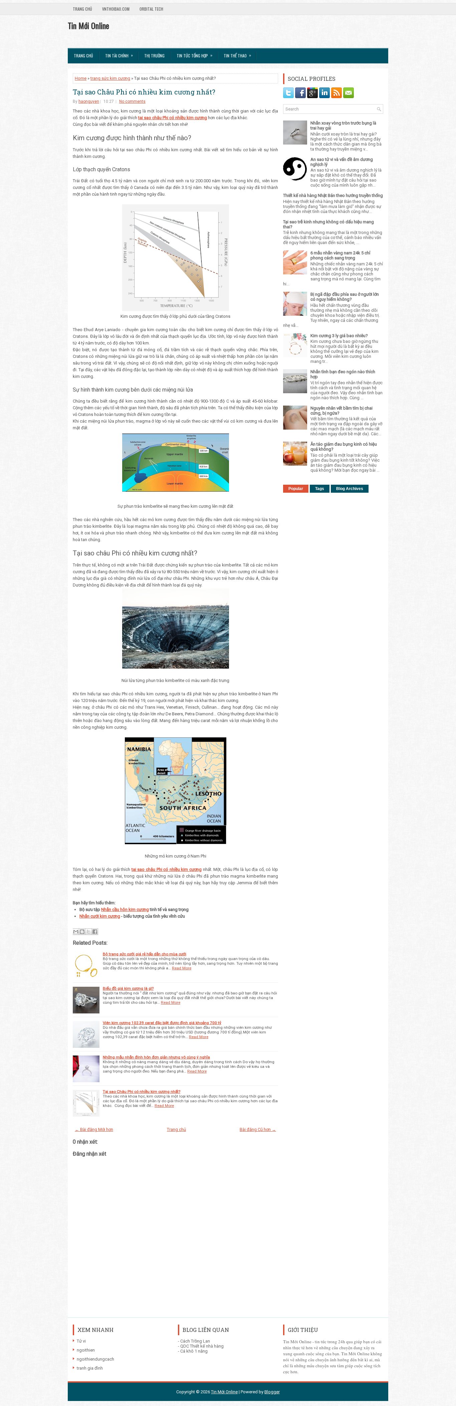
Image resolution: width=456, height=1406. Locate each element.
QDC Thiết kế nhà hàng (202, 1346)
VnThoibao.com (116, 9)
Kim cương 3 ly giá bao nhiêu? (339, 335)
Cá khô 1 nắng (194, 1351)
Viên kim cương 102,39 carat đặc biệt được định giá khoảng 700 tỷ (162, 1022)
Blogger (272, 1391)
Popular (295, 488)
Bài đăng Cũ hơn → (258, 1129)
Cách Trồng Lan (195, 1341)
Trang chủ (82, 9)
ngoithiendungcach (95, 1359)
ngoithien (86, 1350)
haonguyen (88, 101)
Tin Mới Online (88, 25)
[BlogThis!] (82, 931)
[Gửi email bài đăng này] (75, 931)
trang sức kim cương (110, 78)
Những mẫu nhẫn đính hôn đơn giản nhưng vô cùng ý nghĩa (156, 1057)
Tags (319, 488)
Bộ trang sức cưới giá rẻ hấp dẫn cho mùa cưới (144, 954)
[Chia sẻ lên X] (88, 931)
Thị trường (154, 55)
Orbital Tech (151, 9)
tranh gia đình (90, 1368)
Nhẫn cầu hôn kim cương (125, 909)
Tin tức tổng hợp (194, 55)
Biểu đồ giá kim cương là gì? (128, 988)
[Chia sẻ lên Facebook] (94, 931)
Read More (181, 968)
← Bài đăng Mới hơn (94, 1129)
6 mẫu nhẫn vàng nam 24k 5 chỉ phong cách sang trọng (340, 255)
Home (80, 78)
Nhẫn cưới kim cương (99, 916)
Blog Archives (349, 488)
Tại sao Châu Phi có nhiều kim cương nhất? (144, 91)
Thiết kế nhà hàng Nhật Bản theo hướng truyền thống (333, 195)
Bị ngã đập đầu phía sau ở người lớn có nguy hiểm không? (344, 297)
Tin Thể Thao (237, 55)
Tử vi (81, 1341)
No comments (132, 101)
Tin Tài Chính (119, 55)
